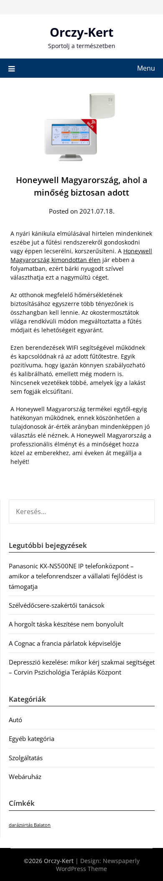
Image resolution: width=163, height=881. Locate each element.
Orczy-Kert (82, 32)
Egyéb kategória (31, 738)
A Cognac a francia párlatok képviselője (65, 643)
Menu (146, 68)
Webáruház (25, 776)
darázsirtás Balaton (30, 825)
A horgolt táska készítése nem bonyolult (66, 624)
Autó (15, 719)
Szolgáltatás (26, 758)
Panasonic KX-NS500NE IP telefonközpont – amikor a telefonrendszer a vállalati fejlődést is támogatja (76, 576)
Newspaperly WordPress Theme (98, 865)
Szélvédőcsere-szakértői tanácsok (56, 605)
